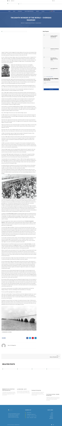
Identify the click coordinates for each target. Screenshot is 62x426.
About (14, 11)
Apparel (37, 11)
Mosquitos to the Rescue (55, 48)
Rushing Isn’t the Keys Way (36, 390)
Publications (20, 11)
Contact (43, 11)
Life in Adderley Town (54, 68)
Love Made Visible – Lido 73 (21, 389)
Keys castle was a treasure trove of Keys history (54, 59)
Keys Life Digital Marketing (29, 11)
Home (9, 11)
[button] (54, 11)
